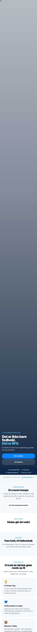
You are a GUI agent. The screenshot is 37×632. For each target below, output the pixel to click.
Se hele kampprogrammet (18, 505)
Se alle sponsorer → (28, 477)
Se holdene (18, 462)
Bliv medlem (18, 456)
